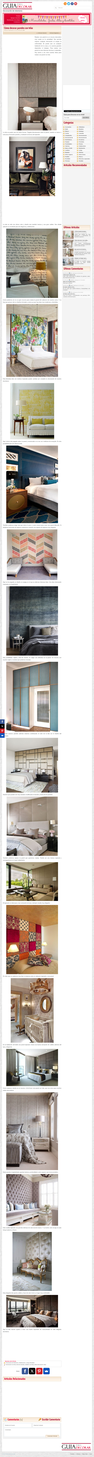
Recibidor (32, 1362)
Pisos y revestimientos (83, 157)
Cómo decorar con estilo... (81, 240)
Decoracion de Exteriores (83, 136)
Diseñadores (68, 139)
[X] (32, 1371)
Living (27, 1362)
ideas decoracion (39, 1364)
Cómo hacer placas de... (69, 275)
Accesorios (68, 127)
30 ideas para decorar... (69, 294)
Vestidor (81, 161)
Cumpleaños (68, 135)
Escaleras (81, 139)
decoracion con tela (11, 1364)
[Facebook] (25, 1371)
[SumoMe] (46, 1371)
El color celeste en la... (69, 287)
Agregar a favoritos (15, 18)
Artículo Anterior (42, 33)
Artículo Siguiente (54, 33)
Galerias (67, 146)
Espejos (67, 142)
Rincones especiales (84, 158)
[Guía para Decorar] (17, 5)
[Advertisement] (18, 49)
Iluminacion (82, 148)
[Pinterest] (39, 1371)
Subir (90, 1454)
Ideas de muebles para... (69, 281)
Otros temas (82, 154)
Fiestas (81, 144)
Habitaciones (22, 1362)
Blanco (67, 131)
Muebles (67, 152)
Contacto (78, 1454)
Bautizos (81, 129)
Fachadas (81, 142)
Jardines (67, 150)
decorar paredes (20, 1364)
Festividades (68, 144)
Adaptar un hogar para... (80, 258)
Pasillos (67, 156)
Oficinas (81, 152)
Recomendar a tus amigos (13, 20)
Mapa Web (85, 1454)
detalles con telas (29, 1364)
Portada (18, 16)
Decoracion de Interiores (12, 1362)
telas (45, 1364)
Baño (66, 129)
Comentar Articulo (52, 1436)
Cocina (67, 133)
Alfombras (81, 127)
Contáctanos (17, 22)
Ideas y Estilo (68, 148)
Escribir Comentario (51, 1419)
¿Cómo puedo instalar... (80, 231)
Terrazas (67, 161)
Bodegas (81, 131)
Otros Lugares (69, 154)
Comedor (81, 133)
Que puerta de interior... (80, 249)
